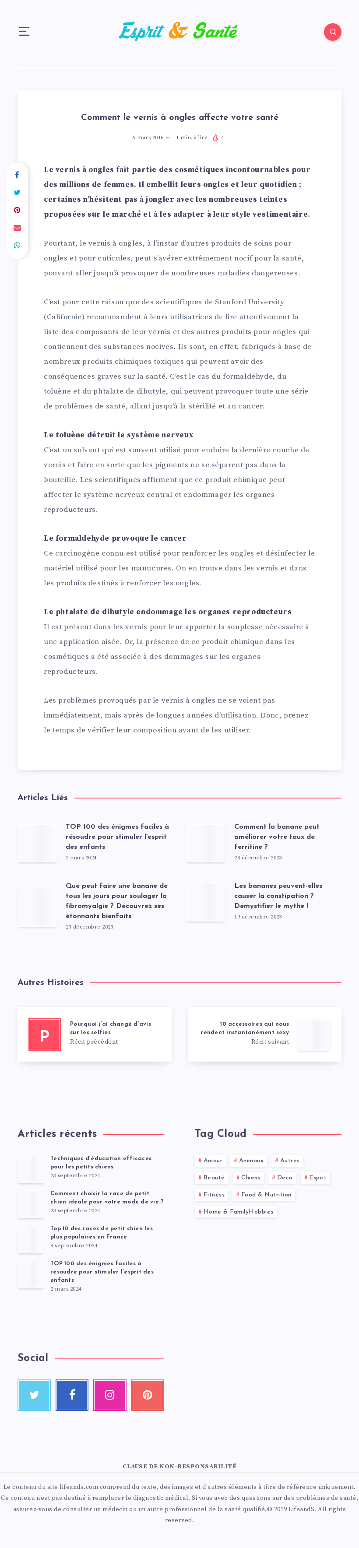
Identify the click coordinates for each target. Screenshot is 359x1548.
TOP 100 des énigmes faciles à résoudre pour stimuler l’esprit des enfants (117, 837)
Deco (285, 1178)
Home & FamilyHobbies (239, 1212)
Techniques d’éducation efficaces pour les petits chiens (100, 1163)
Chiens (250, 1178)
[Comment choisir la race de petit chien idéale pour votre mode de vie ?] (31, 1204)
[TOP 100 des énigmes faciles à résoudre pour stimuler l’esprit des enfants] (31, 1274)
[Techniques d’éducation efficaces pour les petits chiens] (31, 1169)
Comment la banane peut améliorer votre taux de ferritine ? (277, 837)
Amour (213, 1160)
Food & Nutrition (266, 1195)
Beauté (214, 1178)
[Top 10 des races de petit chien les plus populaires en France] (31, 1239)
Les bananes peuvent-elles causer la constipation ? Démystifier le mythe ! (278, 896)
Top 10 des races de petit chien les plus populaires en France (101, 1233)
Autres (290, 1160)
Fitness (214, 1195)
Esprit (318, 1178)
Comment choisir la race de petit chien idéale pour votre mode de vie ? (106, 1198)
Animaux (251, 1160)
